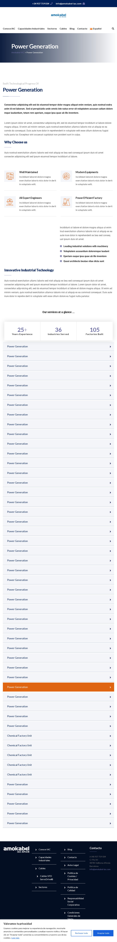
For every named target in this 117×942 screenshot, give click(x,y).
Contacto (82, 28)
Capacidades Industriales (31, 28)
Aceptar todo (103, 933)
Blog (72, 28)
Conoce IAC (9, 28)
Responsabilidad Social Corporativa (75, 901)
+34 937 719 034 (40, 3)
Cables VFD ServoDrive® (46, 877)
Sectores (52, 28)
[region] (58, 930)
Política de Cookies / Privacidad (72, 876)
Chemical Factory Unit (19, 735)
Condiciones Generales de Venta (73, 915)
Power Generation (17, 346)
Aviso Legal (73, 865)
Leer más (15, 938)
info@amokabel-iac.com (68, 3)
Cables (63, 28)
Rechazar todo (81, 933)
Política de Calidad (72, 889)
